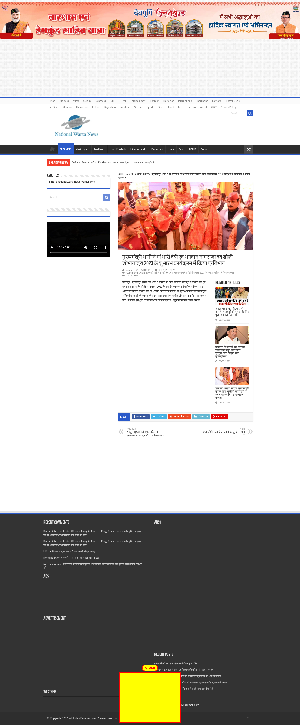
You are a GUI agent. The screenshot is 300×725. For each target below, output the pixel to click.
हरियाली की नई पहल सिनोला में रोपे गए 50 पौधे (175, 663)
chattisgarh (82, 149)
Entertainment (138, 101)
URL (45, 551)
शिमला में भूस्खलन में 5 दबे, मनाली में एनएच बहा (74, 551)
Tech (124, 101)
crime (76, 101)
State (161, 107)
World (203, 107)
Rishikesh (125, 107)
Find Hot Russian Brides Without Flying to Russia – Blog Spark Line (81, 531)
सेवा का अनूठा (78, 162)
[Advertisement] (150, 479)
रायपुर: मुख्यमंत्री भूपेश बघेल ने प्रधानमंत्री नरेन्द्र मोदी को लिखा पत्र (146, 432)
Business (64, 101)
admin (129, 270)
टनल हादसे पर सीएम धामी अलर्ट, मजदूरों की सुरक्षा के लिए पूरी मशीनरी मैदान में (232, 312)
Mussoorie (82, 107)
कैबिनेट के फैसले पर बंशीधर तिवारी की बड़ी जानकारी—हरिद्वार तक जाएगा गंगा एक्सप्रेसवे (230, 351)
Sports (150, 107)
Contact (205, 149)
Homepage (50, 557)
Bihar (52, 101)
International (185, 101)
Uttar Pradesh (118, 149)
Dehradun (101, 101)
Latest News (233, 101)
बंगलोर (214, 107)
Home (52, 149)
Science (138, 107)
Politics (96, 107)
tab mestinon (51, 564)
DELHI (114, 101)
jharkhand (202, 101)
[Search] (250, 113)
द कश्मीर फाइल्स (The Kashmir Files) (80, 557)
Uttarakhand (137, 149)
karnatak (217, 101)
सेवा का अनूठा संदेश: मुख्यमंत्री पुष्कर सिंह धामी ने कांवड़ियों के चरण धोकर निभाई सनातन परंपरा (232, 393)
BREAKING (66, 149)
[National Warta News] (76, 125)
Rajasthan (110, 107)
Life (180, 107)
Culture (87, 101)
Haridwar (168, 101)
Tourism (191, 107)
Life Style (54, 107)
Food (171, 107)
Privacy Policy (228, 107)
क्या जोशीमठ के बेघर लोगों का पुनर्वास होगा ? (224, 432)
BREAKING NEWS (140, 174)
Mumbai (67, 107)
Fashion (154, 101)
